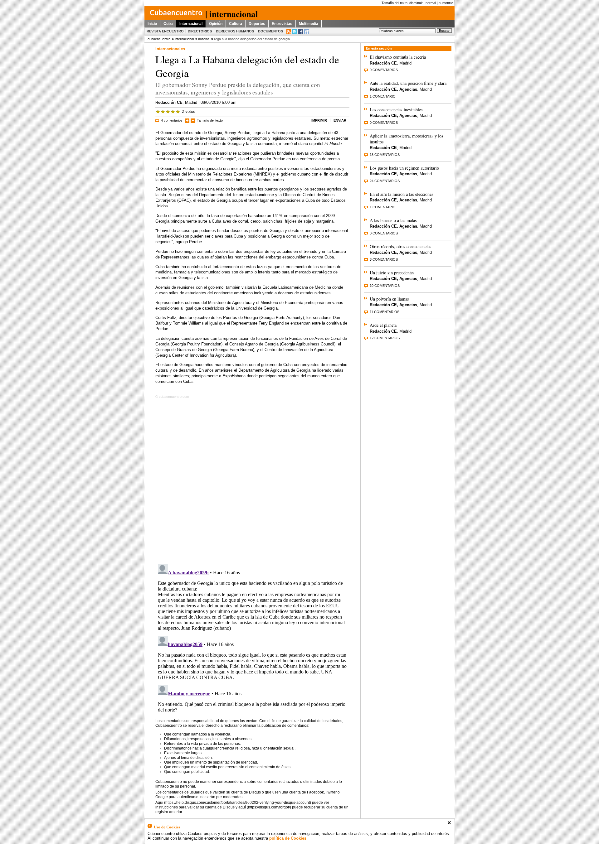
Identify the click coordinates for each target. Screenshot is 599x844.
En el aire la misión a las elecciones (401, 194)
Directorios (200, 31)
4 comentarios (172, 120)
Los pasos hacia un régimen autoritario (404, 168)
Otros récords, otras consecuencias (400, 246)
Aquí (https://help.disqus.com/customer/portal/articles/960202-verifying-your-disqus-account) (233, 802)
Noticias (204, 39)
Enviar (340, 120)
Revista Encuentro (165, 31)
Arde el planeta (383, 325)
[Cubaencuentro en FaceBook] (301, 31)
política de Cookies (287, 838)
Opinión (215, 24)
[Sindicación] (289, 31)
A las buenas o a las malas (393, 220)
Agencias (408, 89)
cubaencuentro (159, 39)
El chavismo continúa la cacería (398, 57)
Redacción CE (169, 102)
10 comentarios (385, 285)
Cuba (168, 24)
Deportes (257, 24)
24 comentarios (385, 181)
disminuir (416, 3)
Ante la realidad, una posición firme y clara (408, 83)
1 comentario (383, 96)
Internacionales (170, 48)
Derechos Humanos (235, 31)
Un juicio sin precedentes (392, 273)
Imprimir (319, 120)
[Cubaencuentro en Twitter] (295, 31)
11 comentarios (384, 312)
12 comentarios (385, 338)
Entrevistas (282, 24)
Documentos (270, 31)
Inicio (152, 24)
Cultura (235, 24)
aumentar (446, 3)
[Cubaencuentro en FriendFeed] (306, 31)
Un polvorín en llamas (389, 299)
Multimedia (308, 24)
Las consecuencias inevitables (396, 110)
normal (431, 3)
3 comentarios (384, 259)
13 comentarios (385, 155)
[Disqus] (252, 480)
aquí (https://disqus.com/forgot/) (264, 807)
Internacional (190, 24)
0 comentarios (384, 70)
